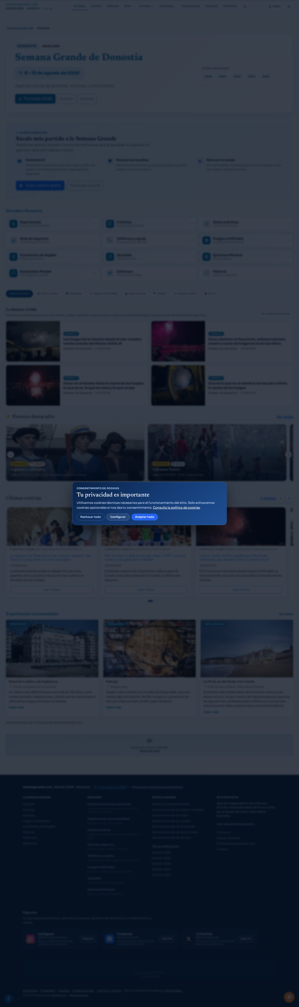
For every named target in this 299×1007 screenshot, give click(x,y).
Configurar (118, 517)
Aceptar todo (144, 517)
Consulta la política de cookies (176, 507)
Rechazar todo (90, 517)
